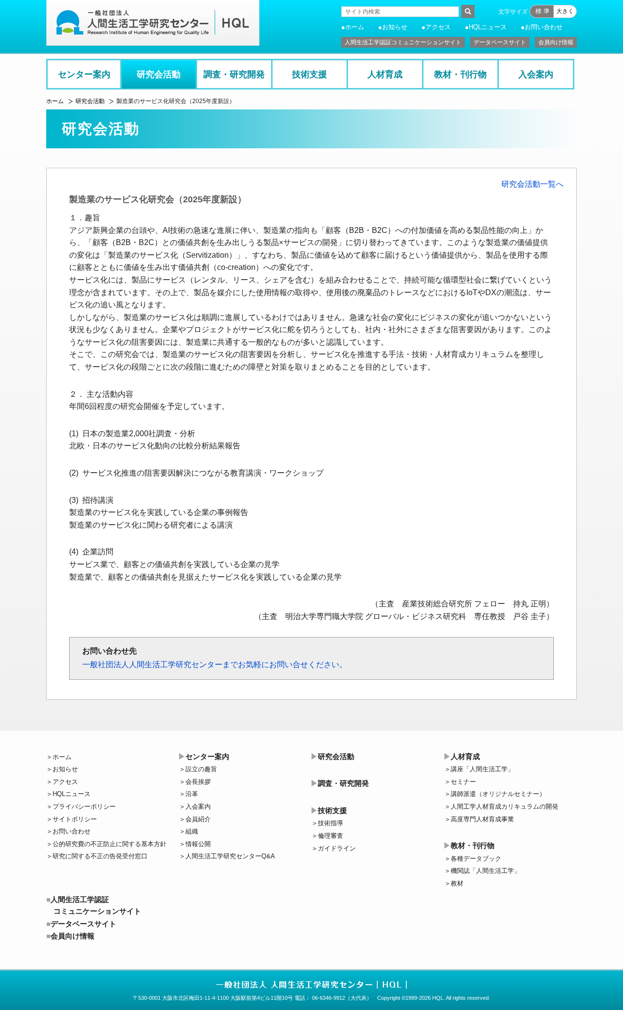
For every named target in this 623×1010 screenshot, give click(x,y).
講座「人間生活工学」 (482, 769)
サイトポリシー (75, 819)
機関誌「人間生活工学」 (485, 870)
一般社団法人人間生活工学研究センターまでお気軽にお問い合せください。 (214, 664)
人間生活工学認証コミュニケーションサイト (403, 42)
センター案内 (84, 74)
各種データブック (476, 858)
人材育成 (385, 74)
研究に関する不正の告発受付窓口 (100, 856)
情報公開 (198, 844)
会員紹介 (198, 819)
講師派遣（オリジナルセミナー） (498, 793)
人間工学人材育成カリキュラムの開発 (504, 806)
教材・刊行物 (460, 74)
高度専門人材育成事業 (482, 819)
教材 (457, 883)
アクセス (438, 27)
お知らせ (394, 27)
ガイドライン (337, 848)
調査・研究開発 (234, 74)
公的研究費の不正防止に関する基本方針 (109, 844)
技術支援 (309, 74)
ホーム (354, 27)
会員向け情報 (555, 42)
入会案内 (535, 74)
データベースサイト (500, 42)
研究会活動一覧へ (532, 184)
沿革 (191, 793)
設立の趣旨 (201, 769)
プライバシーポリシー (84, 806)
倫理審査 (330, 835)
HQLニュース (488, 27)
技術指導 (330, 823)
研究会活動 (159, 74)
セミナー (463, 781)
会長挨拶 (198, 781)
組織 (191, 831)
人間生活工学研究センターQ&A (230, 856)
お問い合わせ (544, 27)
